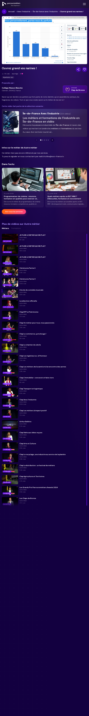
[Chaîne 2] (42, 140)
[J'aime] (84, 69)
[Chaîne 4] (46, 140)
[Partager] (78, 69)
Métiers (5, 228)
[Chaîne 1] (40, 140)
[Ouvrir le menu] (84, 4)
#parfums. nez (8, 77)
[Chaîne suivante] (52, 140)
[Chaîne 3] (44, 140)
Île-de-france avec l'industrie (45, 11)
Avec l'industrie (23, 11)
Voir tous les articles (14, 212)
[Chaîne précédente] (36, 140)
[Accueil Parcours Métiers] (11, 4)
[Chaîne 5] (48, 140)
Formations (16, 228)
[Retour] (4, 11)
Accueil (11, 11)
